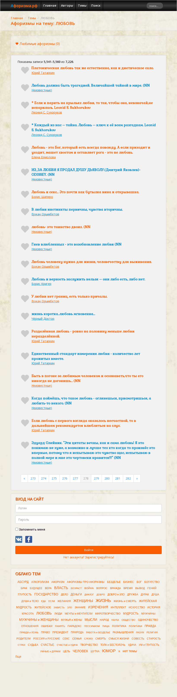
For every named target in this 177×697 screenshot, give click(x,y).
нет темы (130, 651)
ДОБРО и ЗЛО (116, 594)
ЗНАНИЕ (80, 607)
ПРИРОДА (77, 632)
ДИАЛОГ (89, 594)
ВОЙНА (89, 588)
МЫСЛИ (91, 619)
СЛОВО (88, 638)
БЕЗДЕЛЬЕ (114, 582)
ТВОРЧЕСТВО (89, 644)
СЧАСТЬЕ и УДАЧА (67, 645)
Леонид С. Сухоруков (47, 112)
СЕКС (66, 638)
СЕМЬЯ (77, 638)
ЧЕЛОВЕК (80, 651)
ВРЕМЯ (128, 588)
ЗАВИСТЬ (59, 607)
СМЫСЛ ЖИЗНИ (119, 638)
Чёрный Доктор (43, 319)
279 (96, 478)
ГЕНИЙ (151, 588)
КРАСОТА (28, 613)
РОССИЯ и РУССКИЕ (46, 638)
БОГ (139, 582)
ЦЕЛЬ (66, 651)
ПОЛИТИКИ (135, 626)
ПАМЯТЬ (60, 626)
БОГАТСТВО (152, 582)
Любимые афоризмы (39, 43)
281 (117, 478)
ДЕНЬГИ (76, 594)
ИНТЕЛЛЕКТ (118, 607)
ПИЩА (105, 626)
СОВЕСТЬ (138, 638)
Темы (82, 5)
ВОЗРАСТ (76, 588)
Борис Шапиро (42, 197)
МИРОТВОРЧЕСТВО (107, 613)
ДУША (155, 594)
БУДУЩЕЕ (36, 588)
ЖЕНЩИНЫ (83, 601)
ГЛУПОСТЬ (25, 594)
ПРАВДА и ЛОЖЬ (29, 632)
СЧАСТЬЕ (47, 644)
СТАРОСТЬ (154, 638)
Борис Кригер (41, 284)
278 (85, 478)
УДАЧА (132, 644)
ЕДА (43, 601)
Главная (49, 5)
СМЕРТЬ (100, 638)
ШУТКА (95, 651)
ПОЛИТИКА (119, 626)
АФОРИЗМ (57, 582)
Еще (18, 656)
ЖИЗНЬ (103, 600)
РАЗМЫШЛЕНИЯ (123, 632)
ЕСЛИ (51, 601)
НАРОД (104, 619)
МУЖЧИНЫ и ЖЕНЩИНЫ (38, 619)
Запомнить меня (31, 529)
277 (75, 478)
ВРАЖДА (115, 588)
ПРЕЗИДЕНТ (60, 632)
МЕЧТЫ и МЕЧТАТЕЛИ (79, 613)
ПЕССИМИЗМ (92, 626)
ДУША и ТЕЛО (30, 601)
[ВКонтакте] (18, 539)
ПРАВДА (150, 626)
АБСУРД (23, 582)
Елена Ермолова (44, 157)
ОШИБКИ (46, 626)
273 (33, 478)
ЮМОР (109, 651)
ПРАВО (45, 632)
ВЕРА (48, 588)
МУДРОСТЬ (131, 613)
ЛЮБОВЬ (44, 613)
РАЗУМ (140, 632)
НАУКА (115, 620)
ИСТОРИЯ (153, 607)
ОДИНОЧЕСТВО (148, 619)
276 (64, 478)
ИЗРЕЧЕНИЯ (98, 607)
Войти (88, 550)
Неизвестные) (42, 90)
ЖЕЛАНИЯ (64, 601)
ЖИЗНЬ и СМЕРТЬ (125, 601)
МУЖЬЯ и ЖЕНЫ (71, 619)
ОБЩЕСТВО (128, 620)
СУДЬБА (33, 644)
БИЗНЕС (128, 582)
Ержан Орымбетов (45, 214)
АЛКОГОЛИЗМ (40, 582)
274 (43, 478)
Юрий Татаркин (43, 73)
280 (107, 478)
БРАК (24, 588)
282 (128, 478)
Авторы (67, 5)
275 (54, 478)
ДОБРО (100, 594)
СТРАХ (21, 645)
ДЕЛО (64, 594)
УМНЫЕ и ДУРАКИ (50, 651)
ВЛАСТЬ (61, 588)
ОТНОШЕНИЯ (29, 626)
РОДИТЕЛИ (23, 638)
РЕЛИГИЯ (152, 632)
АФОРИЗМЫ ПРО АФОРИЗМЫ (85, 582)
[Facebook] (28, 539)
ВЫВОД (140, 588)
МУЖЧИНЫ (148, 613)
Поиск (96, 5)
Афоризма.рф (24, 5)
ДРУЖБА (132, 594)
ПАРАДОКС (75, 626)
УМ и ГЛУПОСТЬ (149, 644)
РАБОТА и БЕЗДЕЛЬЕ (98, 632)
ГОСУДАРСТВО (46, 594)
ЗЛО (69, 607)
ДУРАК (145, 594)
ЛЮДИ (58, 613)
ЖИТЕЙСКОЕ (42, 607)
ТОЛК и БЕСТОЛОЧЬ (112, 644)
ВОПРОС (101, 588)
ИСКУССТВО (137, 607)
